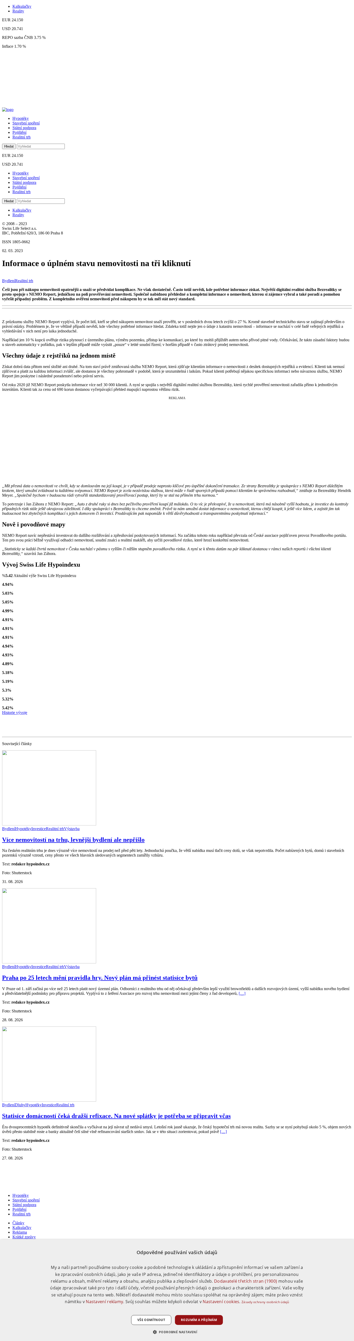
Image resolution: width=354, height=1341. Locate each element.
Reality (18, 11)
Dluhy (20, 1105)
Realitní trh (21, 137)
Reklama (19, 1232)
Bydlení (8, 281)
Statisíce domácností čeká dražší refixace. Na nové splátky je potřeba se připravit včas (116, 1116)
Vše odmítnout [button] (151, 1320)
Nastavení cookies (221, 1301)
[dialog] (177, 1290)
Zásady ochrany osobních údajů (265, 1302)
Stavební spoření (26, 123)
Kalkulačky (21, 6)
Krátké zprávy (24, 1237)
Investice (38, 828)
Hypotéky (20, 118)
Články (18, 1223)
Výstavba (72, 828)
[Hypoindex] (7, 109)
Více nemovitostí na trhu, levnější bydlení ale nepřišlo (73, 839)
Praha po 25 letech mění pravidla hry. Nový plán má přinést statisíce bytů (99, 977)
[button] (177, 1332)
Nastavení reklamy (104, 1301)
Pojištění (19, 132)
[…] (242, 993)
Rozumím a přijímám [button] (199, 1320)
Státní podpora (24, 128)
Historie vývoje (14, 712)
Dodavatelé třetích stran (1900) (245, 1281)
